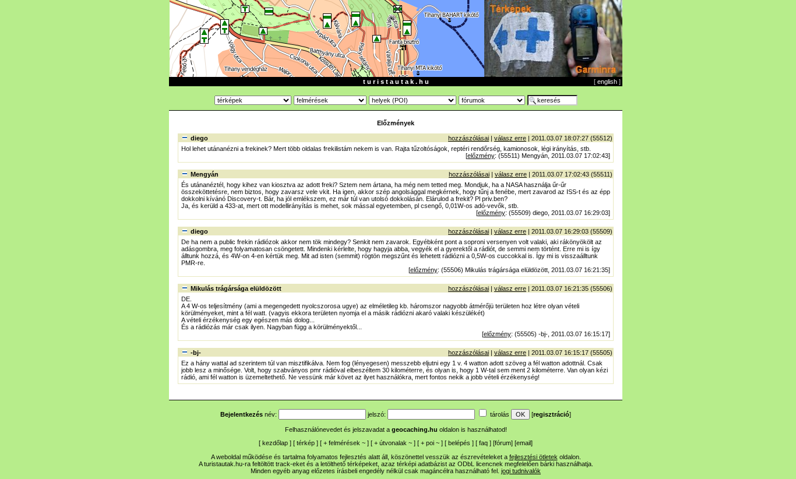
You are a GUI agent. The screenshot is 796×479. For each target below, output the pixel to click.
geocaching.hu (415, 429)
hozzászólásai (468, 138)
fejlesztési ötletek (533, 456)
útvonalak (393, 442)
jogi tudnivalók (521, 470)
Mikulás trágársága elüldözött (236, 288)
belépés (459, 442)
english (607, 81)
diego (199, 138)
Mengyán (205, 174)
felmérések (344, 442)
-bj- (196, 352)
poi (430, 442)
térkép (306, 442)
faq (483, 442)
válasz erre (510, 138)
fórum (503, 442)
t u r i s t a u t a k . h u (396, 81)
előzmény (481, 155)
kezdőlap (275, 442)
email (523, 442)
